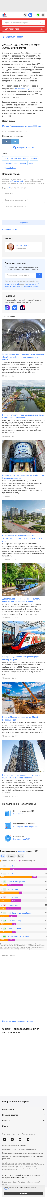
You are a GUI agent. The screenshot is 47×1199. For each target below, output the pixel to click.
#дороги (34, 158)
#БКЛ (6, 158)
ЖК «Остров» (13, 889)
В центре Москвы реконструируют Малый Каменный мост (20, 718)
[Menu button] (38, 15)
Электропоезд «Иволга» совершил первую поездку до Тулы (20, 658)
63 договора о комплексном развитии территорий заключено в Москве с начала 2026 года (22, 538)
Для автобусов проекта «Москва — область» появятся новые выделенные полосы (21, 600)
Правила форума (9, 230)
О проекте (6, 1134)
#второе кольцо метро (19, 158)
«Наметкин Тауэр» (15, 921)
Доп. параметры (12, 29)
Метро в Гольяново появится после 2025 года (21, 126)
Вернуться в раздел (14, 37)
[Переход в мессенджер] (28, 1139)
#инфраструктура (10, 163)
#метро (23, 163)
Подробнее (7, 1189)
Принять (23, 1193)
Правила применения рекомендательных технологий (22, 1153)
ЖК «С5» (11, 874)
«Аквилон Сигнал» (15, 929)
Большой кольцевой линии (26, 89)
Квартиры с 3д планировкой (25, 826)
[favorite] (25, 15)
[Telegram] (15, 141)
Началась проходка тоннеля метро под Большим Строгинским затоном (23, 476)
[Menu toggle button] (43, 15)
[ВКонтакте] (6, 141)
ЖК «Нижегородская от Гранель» (20, 913)
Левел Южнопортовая (16, 882)
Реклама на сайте (28, 1134)
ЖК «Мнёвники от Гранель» (18, 936)
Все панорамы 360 (21, 839)
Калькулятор (19, 814)
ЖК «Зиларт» (13, 897)
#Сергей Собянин (10, 168)
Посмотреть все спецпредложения (17, 1021)
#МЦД (31, 163)
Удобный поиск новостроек (16, 23)
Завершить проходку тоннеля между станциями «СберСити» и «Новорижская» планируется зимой (23, 357)
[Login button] (30, 15)
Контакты (16, 1134)
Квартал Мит (13, 905)
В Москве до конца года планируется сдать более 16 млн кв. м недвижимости (21, 776)
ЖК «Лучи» (12, 866)
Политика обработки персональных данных (19, 1149)
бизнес (20, 856)
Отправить (23, 223)
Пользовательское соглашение (14, 1146)
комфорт (11, 856)
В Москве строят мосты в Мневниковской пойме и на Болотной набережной (23, 416)
